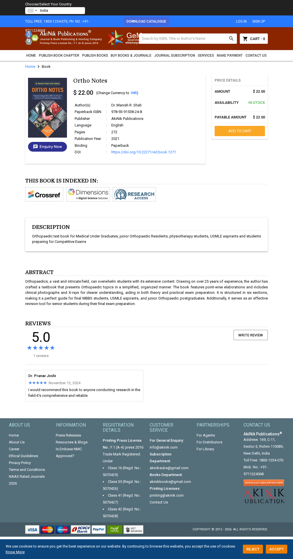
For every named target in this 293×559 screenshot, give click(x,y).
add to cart (239, 131)
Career (14, 449)
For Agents (206, 435)
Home (31, 55)
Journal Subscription (174, 55)
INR (134, 93)
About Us (17, 442)
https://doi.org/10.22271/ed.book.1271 (143, 152)
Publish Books (95, 55)
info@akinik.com (164, 447)
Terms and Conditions (27, 469)
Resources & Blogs (72, 442)
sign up (258, 21)
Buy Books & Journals (131, 55)
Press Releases (68, 435)
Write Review (250, 335)
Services (206, 55)
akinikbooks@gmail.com (170, 481)
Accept (276, 549)
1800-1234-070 (271, 460)
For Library (205, 449)
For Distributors (209, 442)
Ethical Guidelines (23, 456)
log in (241, 21)
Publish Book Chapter (59, 55)
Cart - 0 (254, 38)
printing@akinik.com (167, 495)
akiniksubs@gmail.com (169, 468)
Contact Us (256, 55)
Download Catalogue (146, 21)
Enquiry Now (47, 146)
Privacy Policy (20, 463)
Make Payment (230, 55)
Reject (253, 549)
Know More (15, 552)
